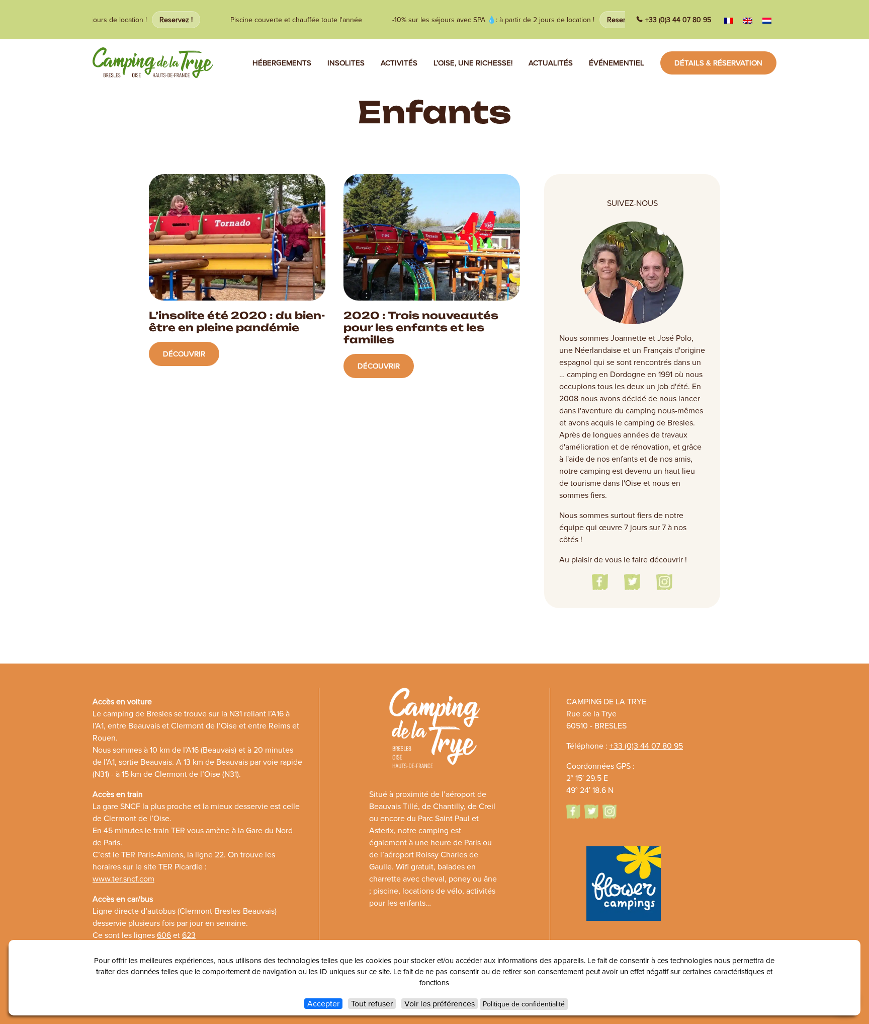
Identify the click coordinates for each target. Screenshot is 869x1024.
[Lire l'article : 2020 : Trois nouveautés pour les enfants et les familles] (431, 375)
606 (164, 935)
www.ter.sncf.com (123, 879)
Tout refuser (372, 1003)
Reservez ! (167, 19)
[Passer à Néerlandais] (766, 20)
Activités (399, 62)
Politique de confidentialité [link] (524, 1004)
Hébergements (281, 62)
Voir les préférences (439, 1003)
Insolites (346, 62)
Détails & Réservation (718, 62)
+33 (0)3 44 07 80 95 (678, 20)
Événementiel (616, 62)
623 (189, 935)
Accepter (323, 1003)
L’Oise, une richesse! (472, 62)
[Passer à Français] (728, 20)
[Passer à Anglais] (747, 20)
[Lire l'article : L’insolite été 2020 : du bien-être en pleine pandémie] (237, 375)
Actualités (551, 62)
